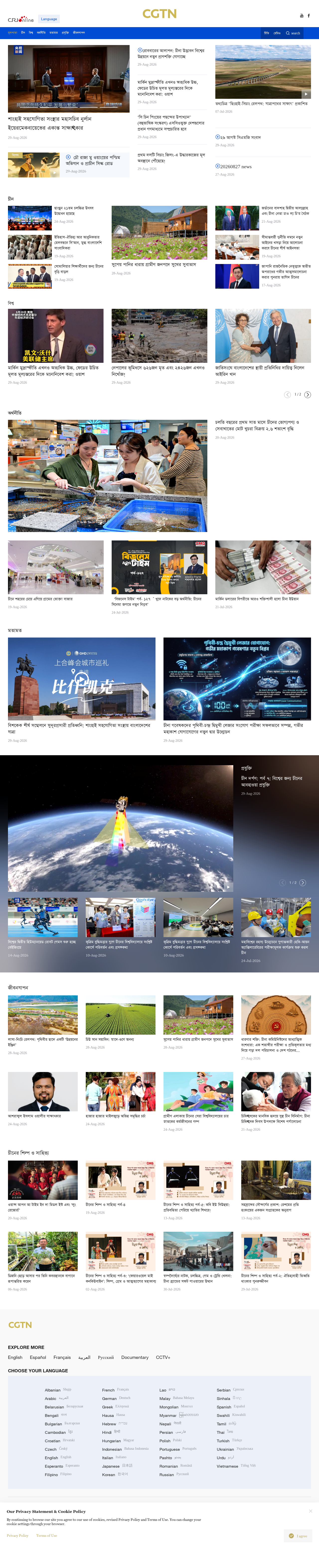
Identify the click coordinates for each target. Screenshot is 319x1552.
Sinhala (229, 1398)
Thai (225, 1432)
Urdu (225, 1457)
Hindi (111, 1432)
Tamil (226, 1423)
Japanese (117, 1466)
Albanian (58, 1390)
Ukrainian (235, 1449)
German (116, 1398)
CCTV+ (163, 1357)
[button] (29, 107)
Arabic (57, 1398)
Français (62, 1357)
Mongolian (176, 1406)
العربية (84, 1357)
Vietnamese (236, 1466)
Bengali (56, 1415)
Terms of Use (46, 1535)
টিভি (266, 33)
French (115, 1390)
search (295, 33)
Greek (115, 1406)
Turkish (229, 1440)
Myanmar (179, 1415)
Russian (174, 1474)
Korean (115, 1474)
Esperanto (62, 1466)
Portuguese (178, 1449)
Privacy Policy (17, 1535)
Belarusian (64, 1406)
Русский (106, 1357)
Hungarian (118, 1440)
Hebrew (114, 1423)
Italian (114, 1457)
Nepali (170, 1423)
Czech (56, 1449)
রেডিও (277, 33)
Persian (173, 1432)
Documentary (135, 1357)
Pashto (170, 1457)
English (15, 1357)
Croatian (60, 1440)
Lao (167, 1390)
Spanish (231, 1406)
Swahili (231, 1415)
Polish (171, 1440)
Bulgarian (62, 1423)
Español (38, 1357)
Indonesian (125, 1449)
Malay (177, 1398)
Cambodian (59, 1432)
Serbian (230, 1390)
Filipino (58, 1474)
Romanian (176, 1466)
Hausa (113, 1415)
